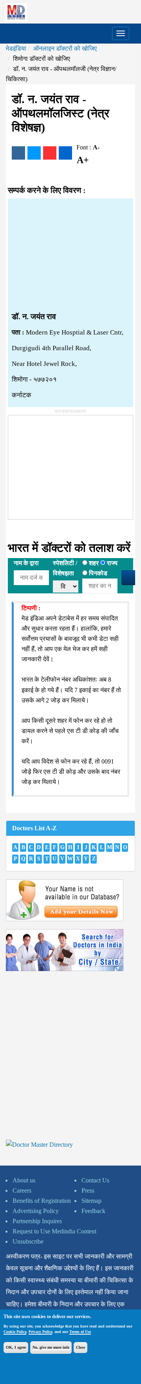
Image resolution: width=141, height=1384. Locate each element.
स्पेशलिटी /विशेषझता (65, 568)
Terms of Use (80, 1331)
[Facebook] (18, 153)
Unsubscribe (28, 1241)
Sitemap (91, 1200)
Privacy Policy (40, 1331)
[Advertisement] (70, 255)
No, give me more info (51, 1347)
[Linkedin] (65, 153)
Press (87, 1190)
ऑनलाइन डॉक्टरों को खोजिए (65, 48)
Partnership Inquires (37, 1221)
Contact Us (95, 1180)
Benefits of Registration (42, 1200)
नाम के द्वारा (26, 563)
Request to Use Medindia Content (54, 1231)
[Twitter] (34, 153)
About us (24, 1180)
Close (80, 1347)
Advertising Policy (36, 1211)
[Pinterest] (49, 153)
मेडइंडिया (16, 48)
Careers (22, 1190)
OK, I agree (16, 1347)
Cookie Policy (15, 1331)
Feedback (93, 1211)
